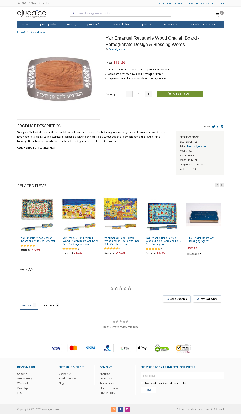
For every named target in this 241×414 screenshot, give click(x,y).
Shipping (179, 3)
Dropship (22, 388)
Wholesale (23, 383)
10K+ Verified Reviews (198, 3)
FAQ (19, 392)
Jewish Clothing (121, 24)
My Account (164, 3)
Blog (61, 383)
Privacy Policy (107, 392)
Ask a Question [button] (178, 298)
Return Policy (24, 378)
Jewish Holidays (67, 378)
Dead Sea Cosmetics (203, 24)
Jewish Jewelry (48, 24)
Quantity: (111, 94)
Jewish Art (148, 24)
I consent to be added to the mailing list (165, 382)
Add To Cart (182, 94)
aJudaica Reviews (109, 388)
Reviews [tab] (26, 305)
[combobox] (120, 13)
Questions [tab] (49, 305)
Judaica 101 (64, 373)
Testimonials (107, 383)
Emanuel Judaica (117, 49)
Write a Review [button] (209, 298)
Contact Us (218, 3)
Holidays (72, 24)
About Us (105, 373)
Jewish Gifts (94, 24)
